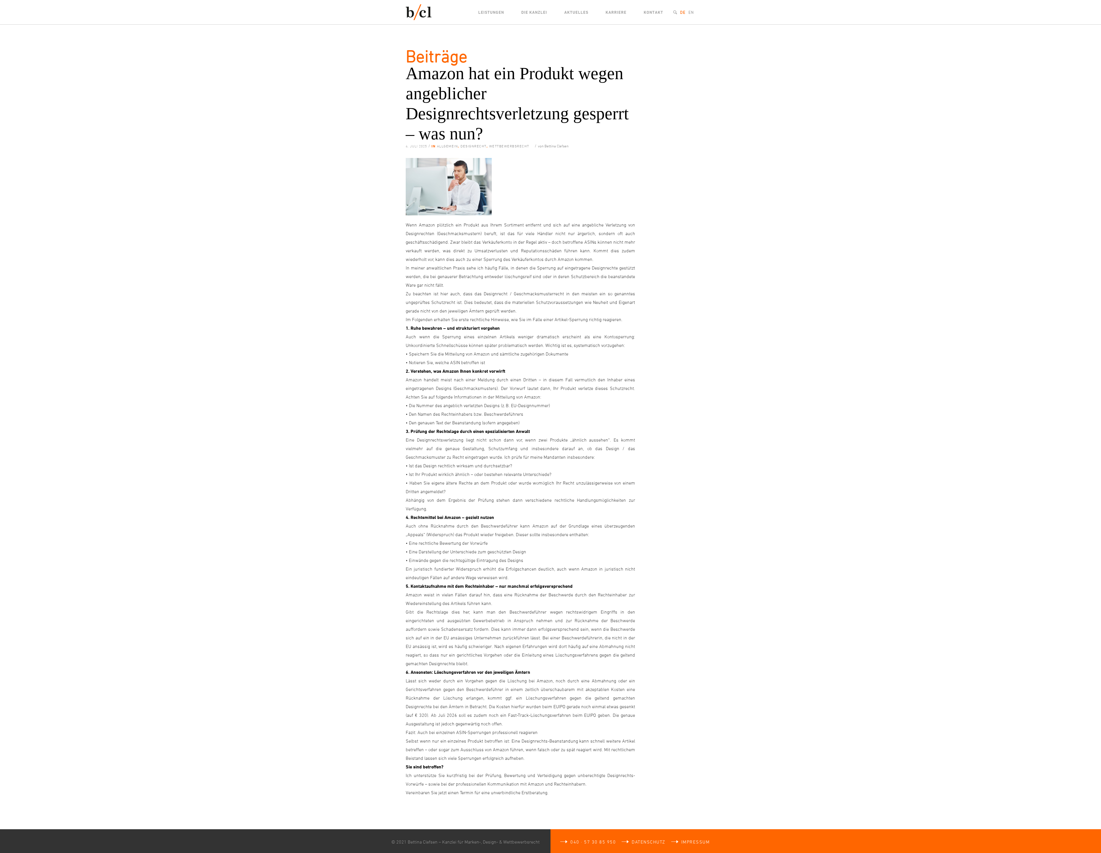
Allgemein (447, 146)
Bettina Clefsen (556, 146)
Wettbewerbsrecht (509, 146)
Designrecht (473, 146)
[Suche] (675, 12)
